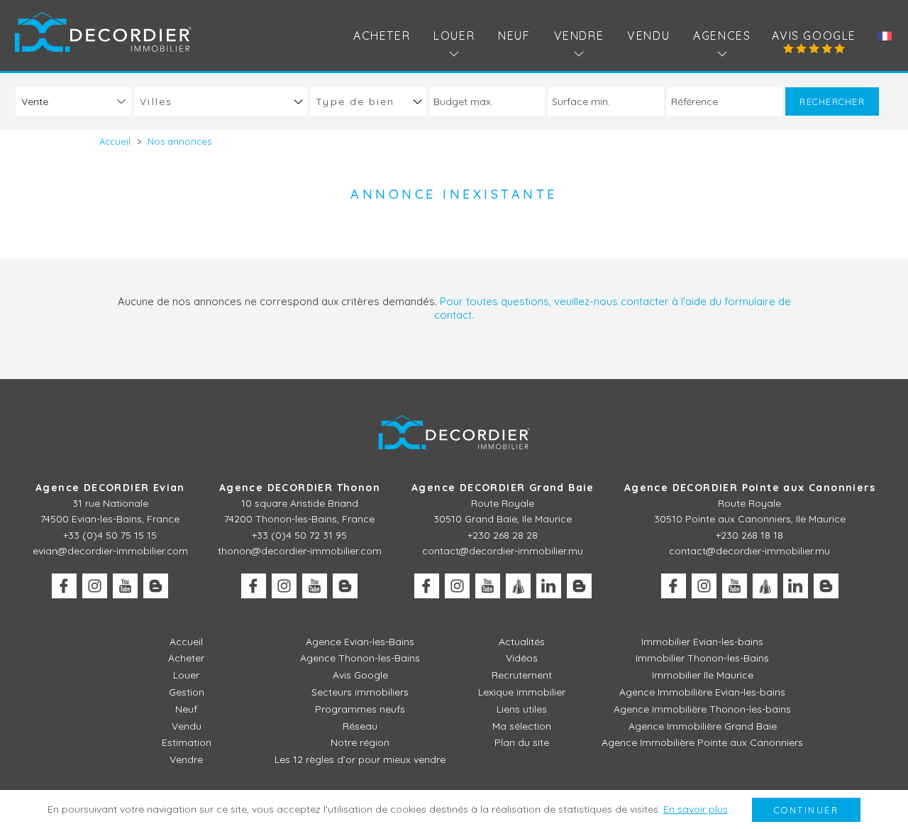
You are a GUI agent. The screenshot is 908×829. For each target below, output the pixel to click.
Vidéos (522, 658)
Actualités (522, 641)
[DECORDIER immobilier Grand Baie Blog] (579, 585)
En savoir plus (695, 809)
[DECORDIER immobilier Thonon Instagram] (284, 585)
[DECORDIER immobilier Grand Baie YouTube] (487, 585)
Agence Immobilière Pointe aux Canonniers (702, 742)
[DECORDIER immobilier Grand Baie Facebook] (426, 585)
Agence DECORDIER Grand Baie (502, 487)
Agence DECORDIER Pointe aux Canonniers (749, 487)
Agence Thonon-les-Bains (360, 658)
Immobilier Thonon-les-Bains (702, 658)
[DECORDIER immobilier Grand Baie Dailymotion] (518, 585)
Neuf (514, 35)
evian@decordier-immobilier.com (110, 550)
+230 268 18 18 (749, 535)
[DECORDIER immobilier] (103, 31)
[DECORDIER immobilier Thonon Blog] (345, 585)
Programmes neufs (360, 709)
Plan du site (521, 742)
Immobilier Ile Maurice (702, 675)
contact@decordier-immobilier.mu (502, 550)
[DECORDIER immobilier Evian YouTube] (125, 585)
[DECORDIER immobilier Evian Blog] (155, 585)
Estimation (186, 742)
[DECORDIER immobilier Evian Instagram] (94, 585)
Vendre (186, 759)
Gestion (186, 692)
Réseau (360, 726)
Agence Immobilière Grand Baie (703, 726)
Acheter (381, 35)
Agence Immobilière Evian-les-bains (702, 692)
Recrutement (522, 675)
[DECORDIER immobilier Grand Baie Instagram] (457, 585)
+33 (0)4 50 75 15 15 (110, 535)
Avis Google (814, 35)
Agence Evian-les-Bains (360, 641)
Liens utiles (522, 709)
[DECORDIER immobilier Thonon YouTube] (314, 585)
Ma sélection (521, 726)
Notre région (360, 742)
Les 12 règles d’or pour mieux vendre (360, 759)
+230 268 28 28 (502, 535)
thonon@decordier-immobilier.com (300, 550)
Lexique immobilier (521, 692)
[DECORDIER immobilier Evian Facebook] (64, 585)
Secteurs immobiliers (360, 692)
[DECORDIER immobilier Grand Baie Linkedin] (548, 585)
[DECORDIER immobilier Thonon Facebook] (253, 585)
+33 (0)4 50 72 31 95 (299, 535)
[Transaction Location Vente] (73, 101)
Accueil (186, 641)
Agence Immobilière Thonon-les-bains (702, 709)
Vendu (648, 35)
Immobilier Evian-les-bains (702, 641)
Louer (186, 675)
